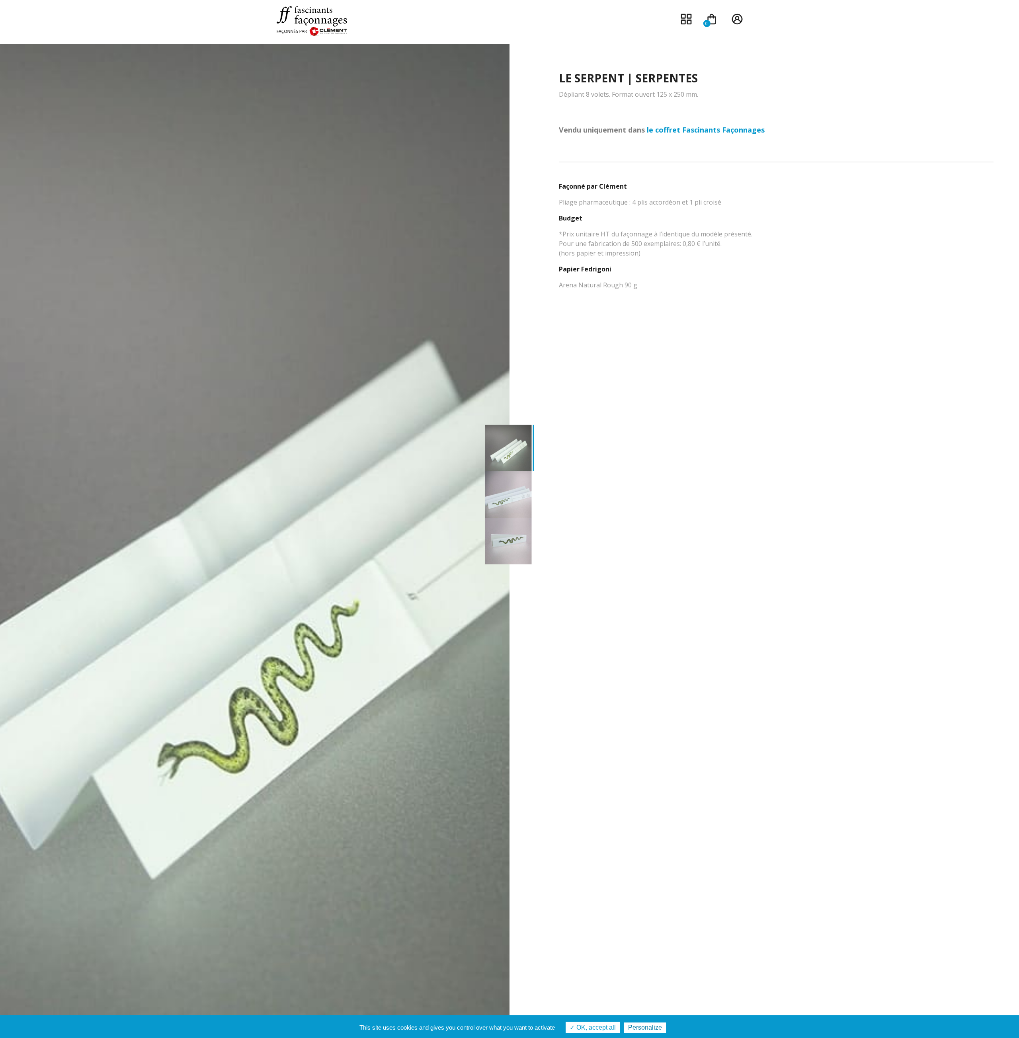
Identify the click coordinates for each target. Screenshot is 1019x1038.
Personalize (645, 1027)
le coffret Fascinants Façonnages (706, 130)
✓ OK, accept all (593, 1027)
